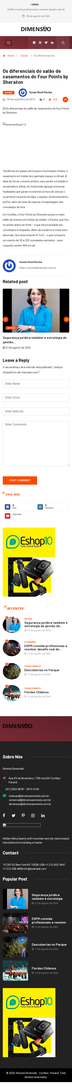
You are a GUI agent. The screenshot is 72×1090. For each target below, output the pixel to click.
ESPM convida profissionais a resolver (49, 920)
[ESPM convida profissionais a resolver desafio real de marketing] (15, 923)
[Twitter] (46, 42)
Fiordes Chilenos (36, 692)
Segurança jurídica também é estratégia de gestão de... (46, 624)
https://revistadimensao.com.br (37, 267)
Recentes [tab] (15, 608)
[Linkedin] (52, 42)
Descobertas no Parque (41, 670)
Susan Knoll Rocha (40, 92)
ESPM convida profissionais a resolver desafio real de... (45, 647)
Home (10, 55)
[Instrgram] (40, 42)
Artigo (11, 328)
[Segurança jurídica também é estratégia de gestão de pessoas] (15, 899)
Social (24, 55)
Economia (30, 642)
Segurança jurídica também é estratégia (47, 896)
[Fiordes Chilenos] (15, 971)
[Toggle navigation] (9, 43)
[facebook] (34, 42)
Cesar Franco (32, 666)
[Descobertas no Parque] (15, 947)
